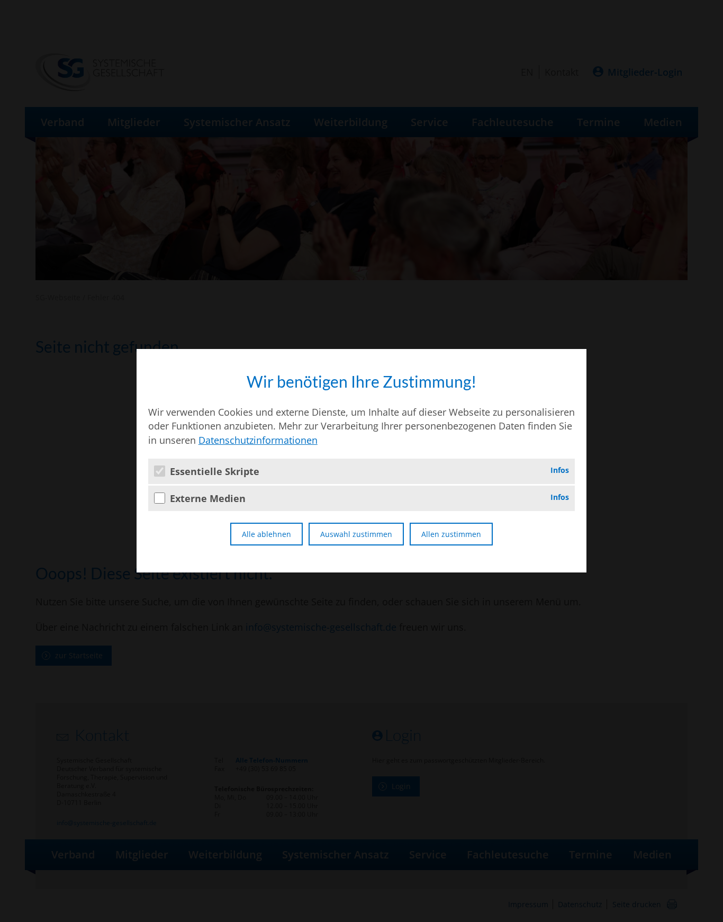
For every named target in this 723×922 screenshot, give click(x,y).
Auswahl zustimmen (356, 534)
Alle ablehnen (266, 534)
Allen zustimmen (451, 534)
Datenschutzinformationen (258, 440)
